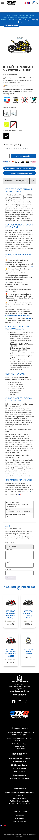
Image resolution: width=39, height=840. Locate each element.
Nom (7, 562)
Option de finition (9, 107)
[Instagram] (25, 701)
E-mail (8, 569)
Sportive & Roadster (18, 15)
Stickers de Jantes (19, 775)
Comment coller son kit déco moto (17, 315)
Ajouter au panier (23, 156)
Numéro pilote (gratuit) (12, 145)
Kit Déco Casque (19, 768)
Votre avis (9, 549)
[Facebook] (13, 701)
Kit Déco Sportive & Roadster (19, 758)
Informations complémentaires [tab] (22, 181)
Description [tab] (9, 180)
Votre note (9, 543)
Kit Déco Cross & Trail (19, 762)
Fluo (4, 119)
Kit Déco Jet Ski (19, 772)
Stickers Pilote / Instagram (19, 778)
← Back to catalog (11, 25)
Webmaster (19, 836)
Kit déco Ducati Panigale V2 (19, 18)
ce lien (28, 318)
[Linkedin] (19, 701)
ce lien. (30, 266)
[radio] (7, 113)
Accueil (8, 15)
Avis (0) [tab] (32, 181)
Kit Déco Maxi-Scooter (19, 765)
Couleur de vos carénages (12, 130)
